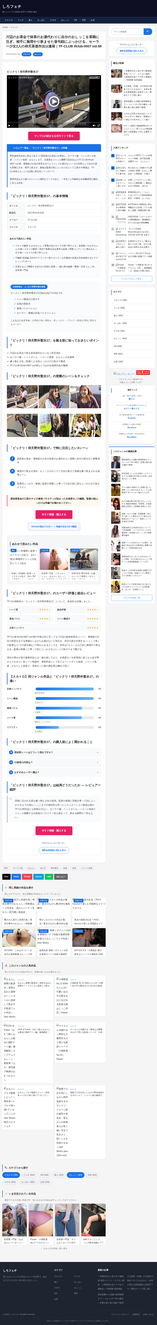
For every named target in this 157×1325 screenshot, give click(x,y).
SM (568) (44, 1175)
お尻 (93, 20)
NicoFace (131, 427)
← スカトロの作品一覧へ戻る (54, 1248)
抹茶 (74, 868)
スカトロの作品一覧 (131, 598)
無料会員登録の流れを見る (54, 850)
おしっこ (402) (75, 1175)
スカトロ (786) (11, 1175)
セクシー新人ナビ (132, 408)
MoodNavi (131, 437)
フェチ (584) (28, 1175)
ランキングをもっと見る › (131, 279)
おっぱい (41, 20)
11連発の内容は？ (21, 762)
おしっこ (65, 20)
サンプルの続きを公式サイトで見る (54, 136)
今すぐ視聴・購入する (54, 514)
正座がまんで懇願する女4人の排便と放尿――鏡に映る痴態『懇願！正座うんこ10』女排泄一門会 (55, 268)
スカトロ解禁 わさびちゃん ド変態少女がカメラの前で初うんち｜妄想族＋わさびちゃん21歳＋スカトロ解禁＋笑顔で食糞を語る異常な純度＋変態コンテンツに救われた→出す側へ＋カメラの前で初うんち (56, 249)
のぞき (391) (10, 1182)
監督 (65, 868)
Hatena (38, 877)
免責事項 (136, 1314)
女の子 (43, 868)
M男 (84, 20)
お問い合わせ (148, 1314)
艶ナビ (132, 399)
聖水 (6, 868)
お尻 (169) (44, 1182)
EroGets (132, 418)
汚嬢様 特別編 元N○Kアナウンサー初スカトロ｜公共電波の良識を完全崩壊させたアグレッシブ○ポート (56, 260)
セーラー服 (17, 868)
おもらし (31, 868)
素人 (31, 20)
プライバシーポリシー (120, 1314)
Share (16, 877)
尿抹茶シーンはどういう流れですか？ (31, 752)
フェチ (21, 20)
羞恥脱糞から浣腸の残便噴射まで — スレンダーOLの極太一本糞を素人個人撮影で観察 (111, 1298)
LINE (49, 877)
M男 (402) (92, 1175)
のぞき (53, 20)
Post (6, 877)
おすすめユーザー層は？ (25, 772)
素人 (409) (58, 1175)
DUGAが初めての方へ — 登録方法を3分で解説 (54, 526)
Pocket (27, 877)
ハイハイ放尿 (86, 868)
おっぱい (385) (27, 1182)
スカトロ (9, 20)
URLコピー (61, 877)
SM (75, 20)
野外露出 (54, 868)
